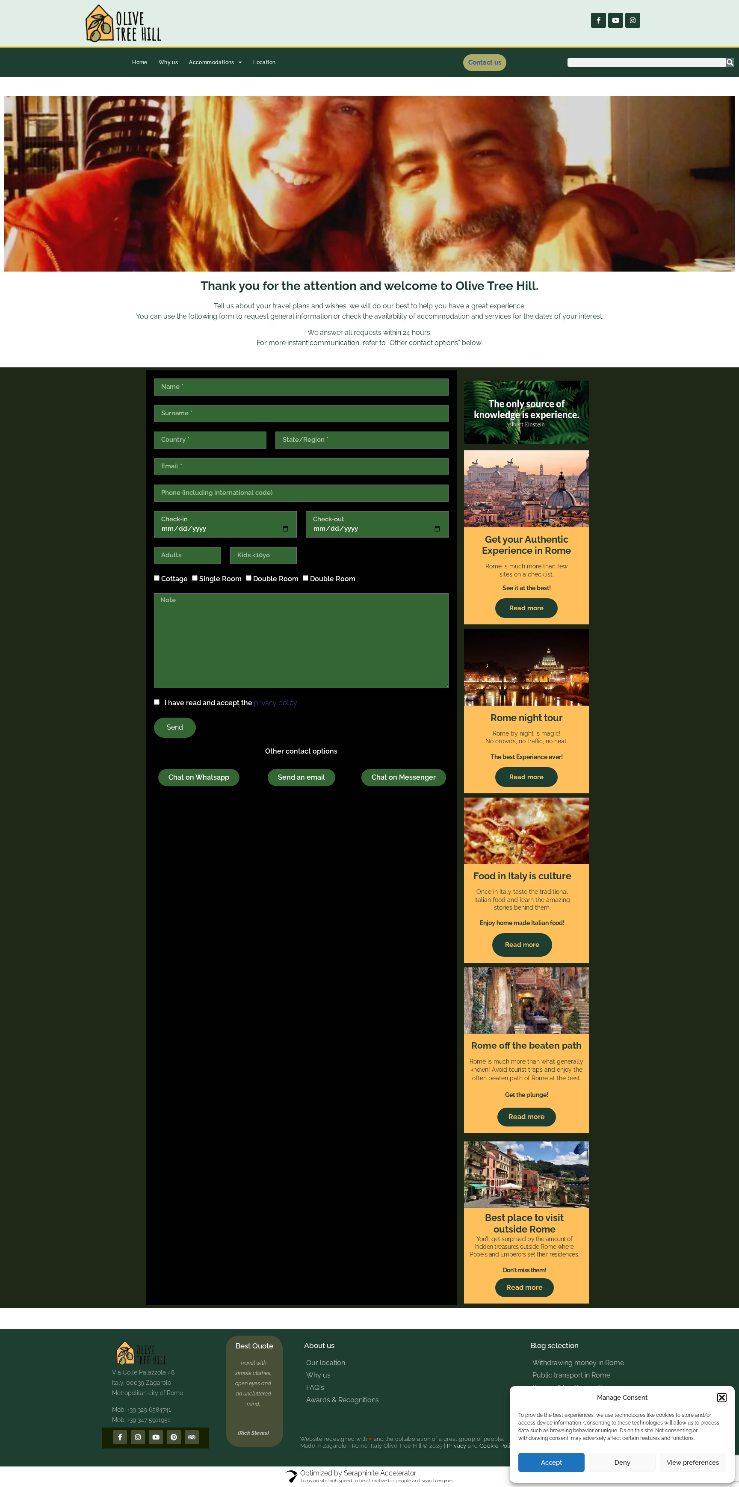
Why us (168, 62)
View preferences (693, 1462)
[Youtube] (615, 20)
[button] (722, 1397)
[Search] (730, 62)
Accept (551, 1462)
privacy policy (275, 703)
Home (140, 62)
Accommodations (211, 62)
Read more (526, 608)
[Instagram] (632, 20)
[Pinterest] (174, 1437)
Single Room (220, 579)
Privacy (457, 1446)
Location (264, 62)
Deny (622, 1462)
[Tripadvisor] (192, 1437)
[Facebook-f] (598, 20)
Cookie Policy (498, 1446)
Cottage (174, 579)
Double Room (276, 579)
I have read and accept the (229, 703)
